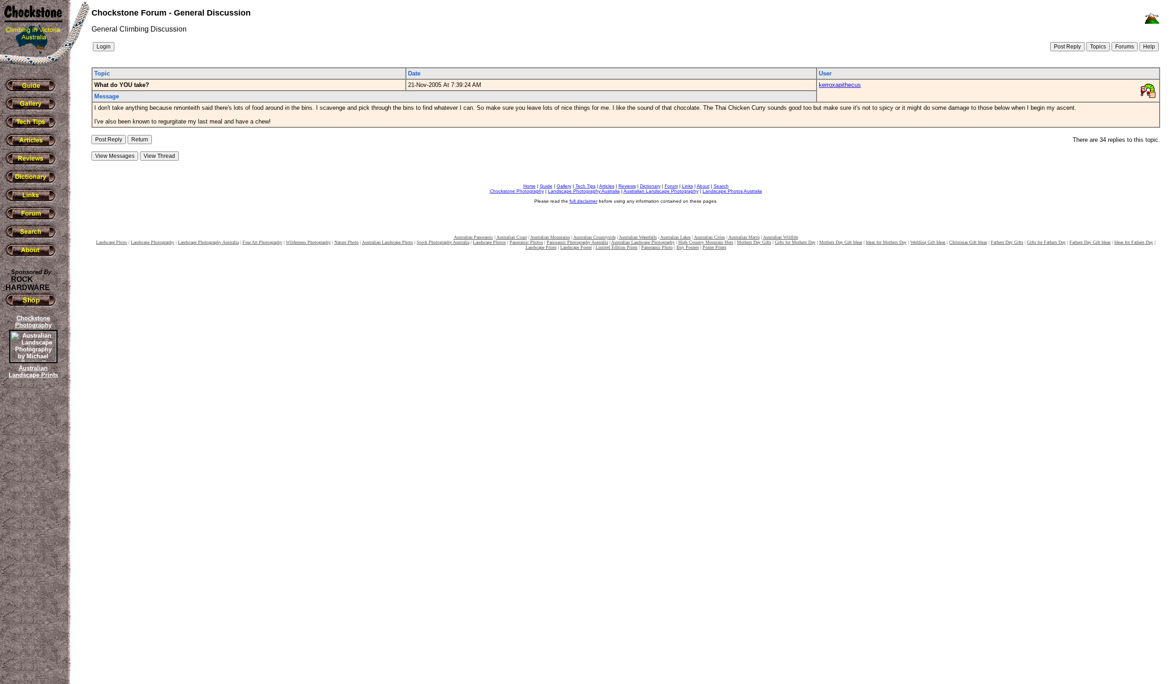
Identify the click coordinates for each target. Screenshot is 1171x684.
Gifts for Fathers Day (1046, 242)
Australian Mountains (550, 237)
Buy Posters (688, 247)
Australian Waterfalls (638, 237)
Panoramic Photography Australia (577, 242)
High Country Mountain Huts (705, 242)
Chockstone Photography (517, 191)
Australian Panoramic (473, 237)
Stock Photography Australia (443, 242)
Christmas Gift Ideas (968, 242)
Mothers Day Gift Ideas (840, 242)
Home (529, 186)
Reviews (627, 186)
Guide (546, 186)
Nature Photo (346, 242)
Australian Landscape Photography (660, 191)
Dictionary (650, 186)
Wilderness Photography (308, 242)
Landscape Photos (489, 242)
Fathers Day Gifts (1007, 242)
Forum (671, 186)
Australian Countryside (594, 237)
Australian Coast (511, 237)
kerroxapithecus (840, 84)
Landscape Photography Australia (584, 191)
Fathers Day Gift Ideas (1090, 242)
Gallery (564, 186)
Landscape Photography (152, 242)
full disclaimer (583, 201)
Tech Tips (585, 186)
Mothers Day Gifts (754, 242)
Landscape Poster (576, 247)
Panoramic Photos (526, 242)
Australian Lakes (675, 237)
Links (687, 186)
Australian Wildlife (780, 237)
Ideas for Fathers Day (1133, 242)
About (703, 186)
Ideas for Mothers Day (886, 242)
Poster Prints (714, 247)
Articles (606, 186)
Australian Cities (709, 237)
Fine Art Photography (262, 242)
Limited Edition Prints (617, 247)
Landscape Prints (541, 247)
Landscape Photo (111, 242)
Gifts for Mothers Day (795, 242)
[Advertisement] (32, 537)
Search (721, 186)
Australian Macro (744, 237)
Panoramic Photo (657, 247)
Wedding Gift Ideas (927, 242)
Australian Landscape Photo (387, 242)
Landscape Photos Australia (732, 191)
